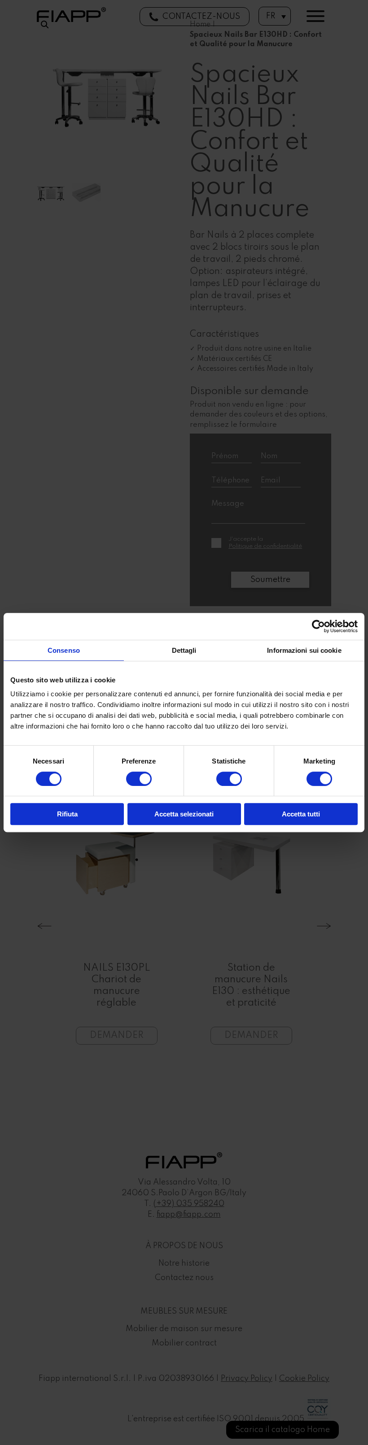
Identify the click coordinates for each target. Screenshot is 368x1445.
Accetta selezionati (184, 814)
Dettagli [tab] (184, 650)
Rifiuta (67, 814)
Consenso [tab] (64, 650)
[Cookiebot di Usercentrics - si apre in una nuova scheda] (318, 626)
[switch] (139, 779)
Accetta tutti (301, 814)
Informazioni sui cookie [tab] (304, 650)
